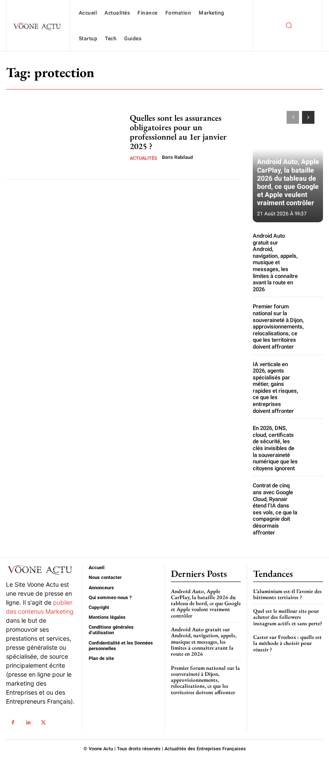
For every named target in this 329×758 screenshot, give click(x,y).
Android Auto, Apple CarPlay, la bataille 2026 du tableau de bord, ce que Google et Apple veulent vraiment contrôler (288, 182)
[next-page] (308, 117)
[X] (43, 722)
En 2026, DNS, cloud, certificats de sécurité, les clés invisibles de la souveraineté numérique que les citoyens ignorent (275, 448)
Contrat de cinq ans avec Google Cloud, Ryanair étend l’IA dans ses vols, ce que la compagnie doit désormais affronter (275, 508)
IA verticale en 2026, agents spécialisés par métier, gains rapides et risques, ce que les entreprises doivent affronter (275, 387)
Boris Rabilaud (177, 157)
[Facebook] (12, 722)
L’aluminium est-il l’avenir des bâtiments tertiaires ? (287, 594)
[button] (288, 25)
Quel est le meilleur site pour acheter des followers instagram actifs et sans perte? (287, 617)
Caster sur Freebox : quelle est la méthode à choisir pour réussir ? (287, 643)
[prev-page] (293, 117)
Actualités (143, 158)
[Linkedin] (28, 722)
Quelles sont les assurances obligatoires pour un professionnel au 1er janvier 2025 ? (178, 132)
